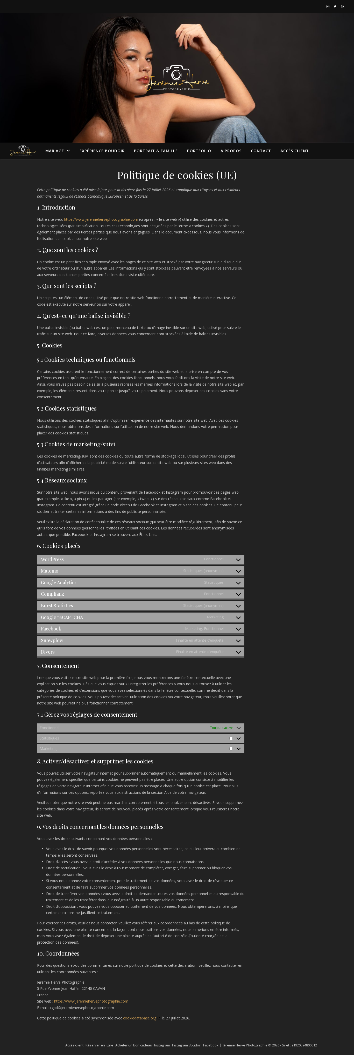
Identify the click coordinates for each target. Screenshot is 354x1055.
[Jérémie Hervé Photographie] (177, 77)
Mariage (54, 150)
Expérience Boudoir (102, 150)
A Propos (231, 150)
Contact (261, 150)
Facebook (210, 1045)
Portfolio (199, 150)
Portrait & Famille (156, 150)
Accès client (294, 150)
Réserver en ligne (99, 1045)
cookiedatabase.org (139, 1018)
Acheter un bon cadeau (133, 1045)
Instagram (162, 1045)
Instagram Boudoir (186, 1045)
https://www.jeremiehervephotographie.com (101, 219)
